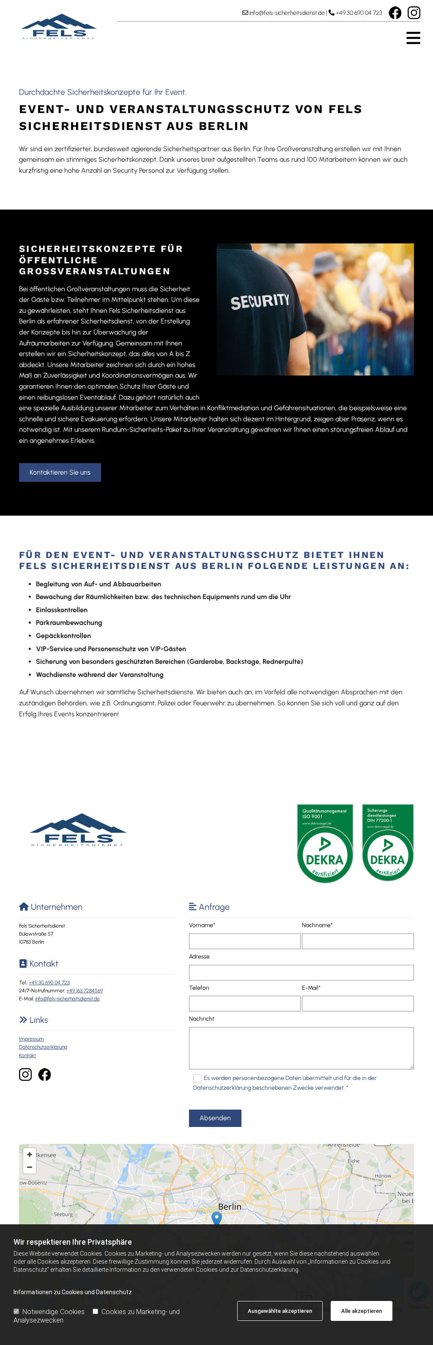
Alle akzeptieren (361, 1311)
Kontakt (27, 1055)
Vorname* (202, 925)
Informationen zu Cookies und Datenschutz (73, 1292)
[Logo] (59, 26)
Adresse (199, 956)
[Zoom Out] (29, 1167)
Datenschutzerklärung (43, 1047)
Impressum (31, 1039)
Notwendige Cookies (53, 1312)
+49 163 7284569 (84, 991)
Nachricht (201, 1019)
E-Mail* (311, 988)
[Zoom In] (29, 1154)
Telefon (199, 988)
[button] (269, 38)
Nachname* (317, 925)
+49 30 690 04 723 (359, 13)
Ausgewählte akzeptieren (280, 1311)
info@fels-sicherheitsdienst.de (287, 13)
